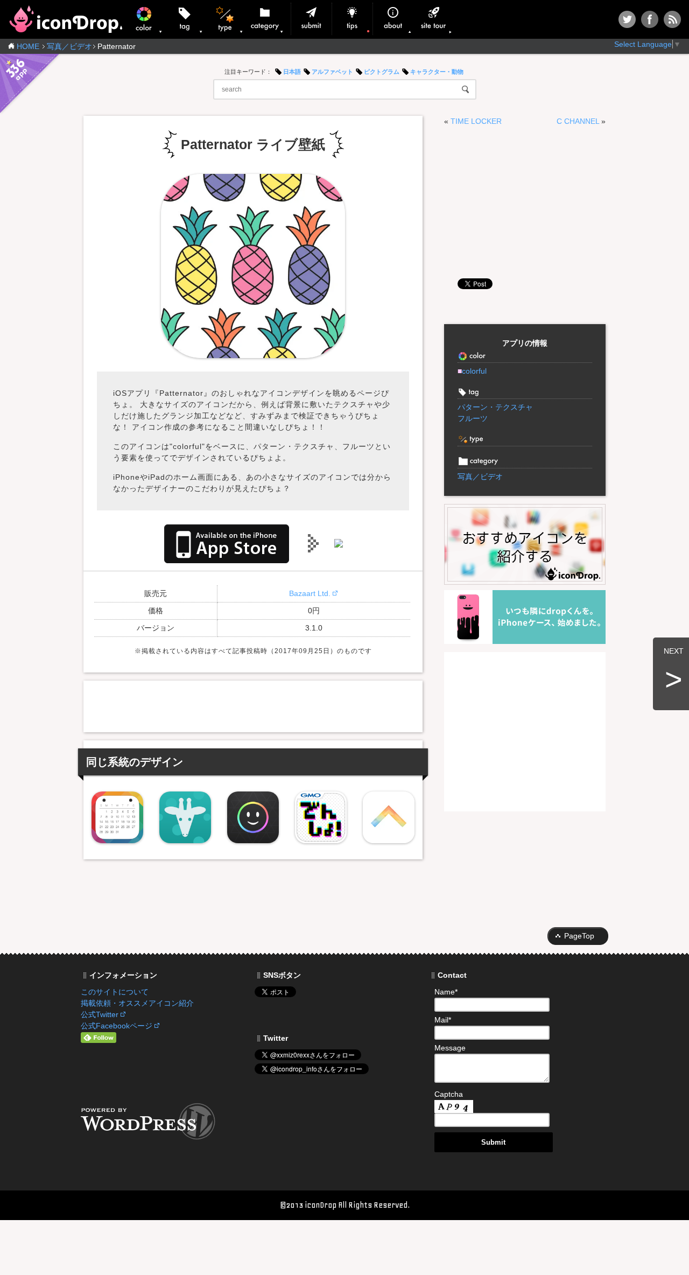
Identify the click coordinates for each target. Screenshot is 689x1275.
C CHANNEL (578, 121)
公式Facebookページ (116, 1025)
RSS (672, 19)
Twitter (627, 19)
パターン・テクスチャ (495, 407)
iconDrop (65, 19)
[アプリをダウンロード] (226, 542)
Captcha (448, 1094)
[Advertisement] (253, 705)
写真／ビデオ (69, 46)
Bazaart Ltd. (310, 593)
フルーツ (473, 418)
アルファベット (332, 71)
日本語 (292, 71)
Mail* (442, 1019)
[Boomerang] (388, 817)
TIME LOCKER (476, 121)
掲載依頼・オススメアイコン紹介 (137, 1003)
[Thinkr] (253, 817)
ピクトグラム (381, 71)
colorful (472, 371)
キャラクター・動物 (436, 71)
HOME (28, 46)
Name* (446, 991)
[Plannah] (185, 817)
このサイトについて (115, 991)
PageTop (579, 935)
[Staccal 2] (117, 817)
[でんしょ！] (321, 817)
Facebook (649, 19)
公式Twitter (99, 1014)
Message (450, 1047)
